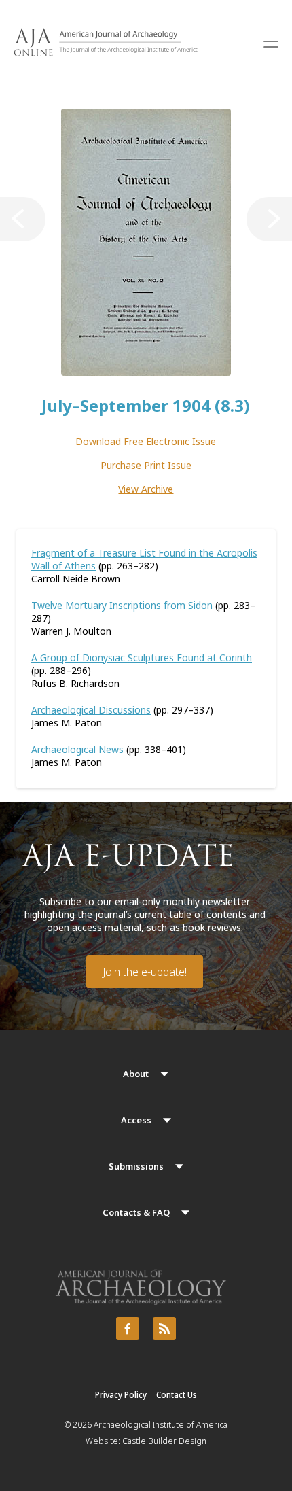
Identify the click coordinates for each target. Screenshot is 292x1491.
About (136, 1074)
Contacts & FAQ (136, 1212)
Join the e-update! (145, 971)
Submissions (136, 1166)
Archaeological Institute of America (160, 1425)
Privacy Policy (121, 1395)
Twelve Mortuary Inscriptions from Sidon (122, 605)
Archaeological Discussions (91, 709)
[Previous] (22, 219)
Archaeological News (77, 749)
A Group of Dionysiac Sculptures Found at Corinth (141, 657)
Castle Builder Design (164, 1441)
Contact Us (176, 1395)
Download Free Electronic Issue (145, 441)
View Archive (145, 489)
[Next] (269, 219)
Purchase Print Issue (146, 465)
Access (136, 1120)
